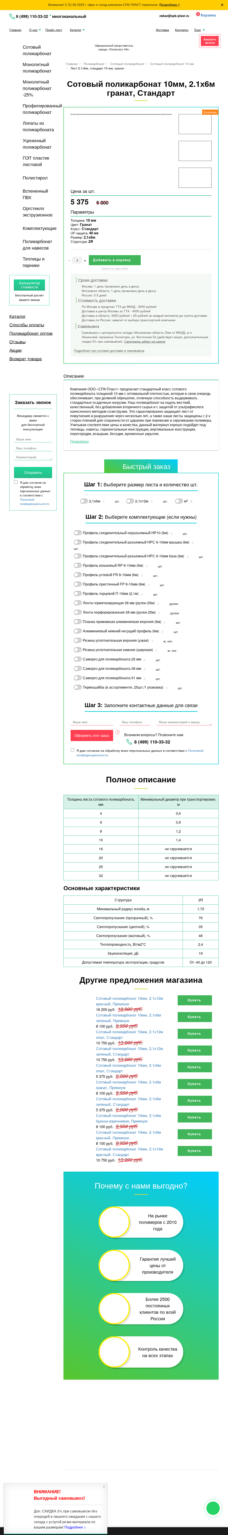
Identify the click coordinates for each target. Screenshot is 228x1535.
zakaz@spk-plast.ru (174, 15)
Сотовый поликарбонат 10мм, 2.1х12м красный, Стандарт (129, 1151)
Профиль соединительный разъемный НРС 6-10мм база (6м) (133, 555)
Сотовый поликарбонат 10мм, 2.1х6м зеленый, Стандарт (128, 1101)
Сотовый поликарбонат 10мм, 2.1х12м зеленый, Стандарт (129, 1051)
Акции (15, 350)
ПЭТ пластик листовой (36, 160)
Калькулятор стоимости (29, 285)
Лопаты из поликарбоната (38, 126)
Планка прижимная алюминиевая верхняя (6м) (122, 621)
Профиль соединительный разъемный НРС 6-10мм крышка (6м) (136, 542)
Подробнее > (169, 4)
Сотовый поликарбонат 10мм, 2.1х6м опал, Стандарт (128, 1067)
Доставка (162, 29)
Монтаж (69, 1437)
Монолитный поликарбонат (37, 67)
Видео (179, 1424)
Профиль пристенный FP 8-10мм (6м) (114, 584)
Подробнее (79, 441)
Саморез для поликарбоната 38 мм (112, 668)
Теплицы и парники (34, 261)
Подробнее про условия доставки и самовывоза (109, 350)
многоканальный (69, 16)
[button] (204, 16)
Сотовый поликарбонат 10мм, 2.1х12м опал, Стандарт (129, 1034)
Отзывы (17, 342)
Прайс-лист (53, 29)
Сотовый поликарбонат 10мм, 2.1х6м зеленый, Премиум (128, 1017)
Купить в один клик (115, 268)
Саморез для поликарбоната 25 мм (112, 659)
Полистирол (35, 177)
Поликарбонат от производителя (150, 1478)
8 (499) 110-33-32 (32, 16)
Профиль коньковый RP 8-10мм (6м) (113, 565)
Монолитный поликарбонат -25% (37, 88)
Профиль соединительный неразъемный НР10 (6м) (125, 532)
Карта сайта (123, 1484)
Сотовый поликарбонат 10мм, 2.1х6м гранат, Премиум (128, 1084)
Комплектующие (40, 228)
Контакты (181, 29)
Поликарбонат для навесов (37, 244)
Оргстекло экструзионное (38, 211)
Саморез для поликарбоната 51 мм (112, 677)
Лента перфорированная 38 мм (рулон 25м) (119, 612)
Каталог (75, 29)
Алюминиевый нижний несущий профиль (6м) (121, 630)
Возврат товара (25, 359)
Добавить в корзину (112, 260)
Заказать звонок (209, 41)
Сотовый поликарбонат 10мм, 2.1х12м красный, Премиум (129, 1000)
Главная (15, 29)
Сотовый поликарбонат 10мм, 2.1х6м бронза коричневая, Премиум (128, 1118)
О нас (33, 29)
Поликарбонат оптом (31, 333)
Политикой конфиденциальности (34, 501)
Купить (195, 1000)
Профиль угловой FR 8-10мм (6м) (110, 574)
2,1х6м (94, 501)
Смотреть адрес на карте (144, 341)
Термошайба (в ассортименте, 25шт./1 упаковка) (123, 687)
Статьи (106, 1430)
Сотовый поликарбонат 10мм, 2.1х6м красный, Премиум (128, 1134)
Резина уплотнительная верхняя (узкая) (116, 640)
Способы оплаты (26, 325)
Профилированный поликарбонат (42, 108)
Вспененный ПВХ (35, 193)
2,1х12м (141, 501)
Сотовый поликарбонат (37, 50)
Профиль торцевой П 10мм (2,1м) (110, 593)
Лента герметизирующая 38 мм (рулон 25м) (119, 602)
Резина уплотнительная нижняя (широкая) (118, 649)
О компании (73, 1430)
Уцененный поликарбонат (37, 143)
